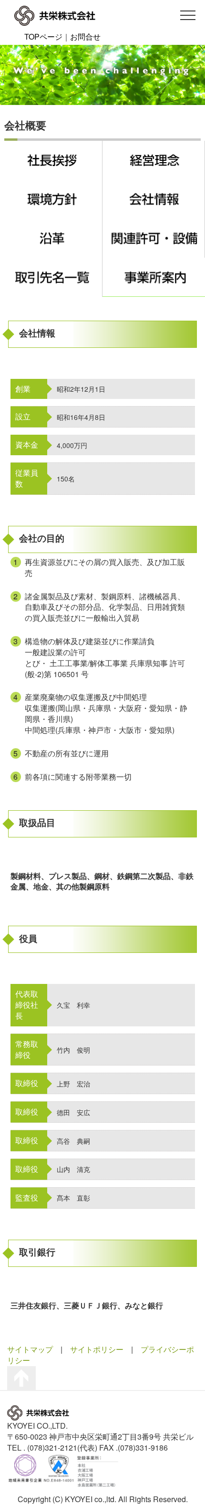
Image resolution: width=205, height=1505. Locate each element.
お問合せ (85, 36)
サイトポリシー (96, 1349)
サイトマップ (30, 1349)
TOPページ (43, 36)
